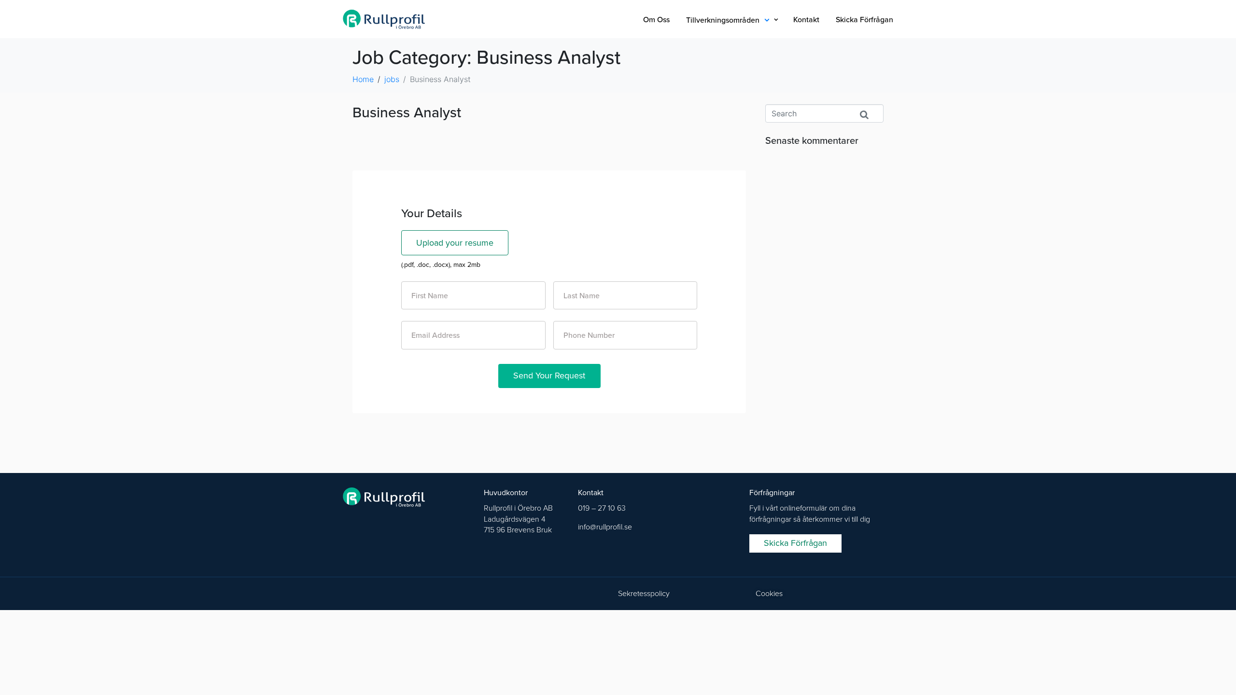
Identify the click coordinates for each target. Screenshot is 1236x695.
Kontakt (806, 20)
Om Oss (656, 20)
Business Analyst (406, 113)
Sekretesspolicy (644, 593)
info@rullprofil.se (605, 527)
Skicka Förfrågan (864, 20)
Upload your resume (454, 242)
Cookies (769, 593)
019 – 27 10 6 (599, 508)
